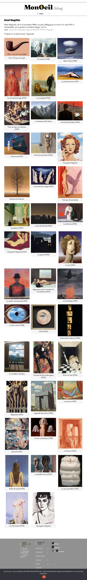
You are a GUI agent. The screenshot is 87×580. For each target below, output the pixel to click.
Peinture (38, 560)
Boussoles (39, 552)
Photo (38, 564)
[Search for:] (49, 14)
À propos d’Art (40, 556)
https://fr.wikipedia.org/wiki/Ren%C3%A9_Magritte (31, 29)
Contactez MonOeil (24, 556)
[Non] (84, 574)
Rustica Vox (39, 548)
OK (44, 577)
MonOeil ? (25, 549)
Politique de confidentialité (24, 552)
